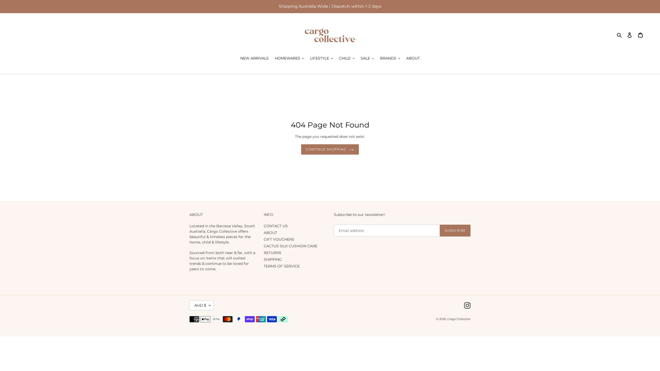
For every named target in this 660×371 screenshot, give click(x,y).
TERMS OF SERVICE (282, 266)
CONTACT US (276, 226)
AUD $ (200, 305)
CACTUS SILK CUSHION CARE (290, 246)
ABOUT (270, 232)
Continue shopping (326, 149)
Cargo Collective (459, 319)
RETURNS (272, 252)
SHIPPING (273, 259)
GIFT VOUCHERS (279, 239)
